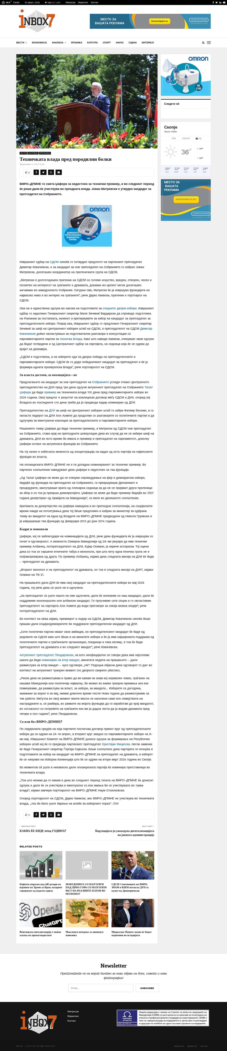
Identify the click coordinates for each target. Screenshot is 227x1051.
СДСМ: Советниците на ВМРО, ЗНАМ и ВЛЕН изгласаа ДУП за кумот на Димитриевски (130, 887)
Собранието (100, 382)
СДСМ (54, 262)
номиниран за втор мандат (60, 660)
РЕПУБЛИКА (45, 153)
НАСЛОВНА (33, 153)
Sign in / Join (53, 2)
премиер (50, 392)
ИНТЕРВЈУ (148, 42)
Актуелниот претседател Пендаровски (46, 655)
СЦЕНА (133, 42)
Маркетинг (83, 2)
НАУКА (120, 42)
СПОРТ (107, 42)
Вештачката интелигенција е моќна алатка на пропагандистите (40, 933)
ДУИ (52, 410)
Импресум (70, 2)
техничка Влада (71, 339)
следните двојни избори (120, 308)
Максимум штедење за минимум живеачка (84, 933)
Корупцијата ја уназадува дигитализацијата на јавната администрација (124, 833)
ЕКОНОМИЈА (39, 42)
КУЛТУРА (92, 42)
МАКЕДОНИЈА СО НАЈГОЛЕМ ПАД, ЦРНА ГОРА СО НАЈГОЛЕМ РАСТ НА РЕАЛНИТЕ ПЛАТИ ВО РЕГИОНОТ (86, 889)
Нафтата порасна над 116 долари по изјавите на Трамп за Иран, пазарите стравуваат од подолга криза (41, 887)
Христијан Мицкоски (116, 744)
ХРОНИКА (76, 42)
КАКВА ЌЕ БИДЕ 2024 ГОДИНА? (43, 831)
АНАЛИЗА (57, 42)
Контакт (94, 2)
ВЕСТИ (20, 42)
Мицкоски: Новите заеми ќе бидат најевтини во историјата (132, 933)
